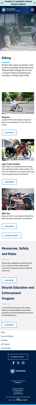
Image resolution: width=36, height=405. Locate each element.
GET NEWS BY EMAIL (17, 357)
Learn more (9, 182)
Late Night (4, 340)
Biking (3, 332)
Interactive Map (6, 348)
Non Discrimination (18, 390)
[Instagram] (23, 363)
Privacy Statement (18, 388)
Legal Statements (18, 393)
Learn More (9, 133)
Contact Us (18, 382)
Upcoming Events (11, 235)
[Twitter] (18, 363)
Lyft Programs (5, 344)
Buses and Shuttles (7, 336)
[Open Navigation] (32, 10)
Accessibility (18, 392)
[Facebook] (13, 363)
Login (18, 398)
